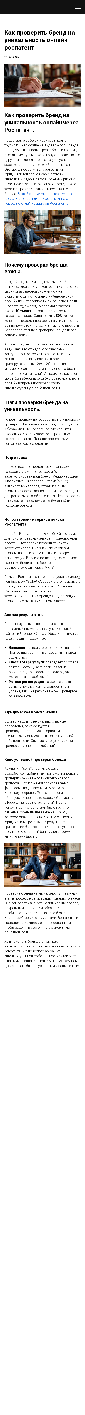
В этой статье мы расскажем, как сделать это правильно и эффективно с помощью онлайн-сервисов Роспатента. (38, 199)
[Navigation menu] (78, 7)
